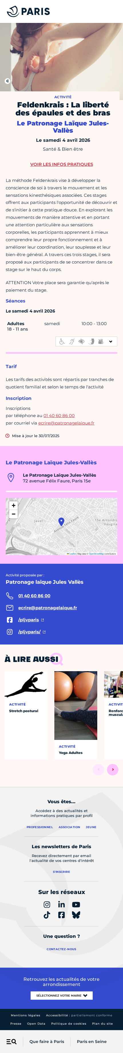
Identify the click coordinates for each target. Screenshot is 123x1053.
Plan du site (102, 1024)
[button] (61, 521)
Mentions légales (25, 1015)
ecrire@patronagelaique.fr (66, 423)
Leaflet (72, 553)
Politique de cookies (68, 1024)
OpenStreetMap (96, 553)
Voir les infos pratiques (61, 164)
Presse (15, 1024)
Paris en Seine (92, 1041)
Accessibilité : (79, 1015)
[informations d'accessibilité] (86, 341)
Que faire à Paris (46, 1041)
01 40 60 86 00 (59, 415)
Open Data (36, 1024)
